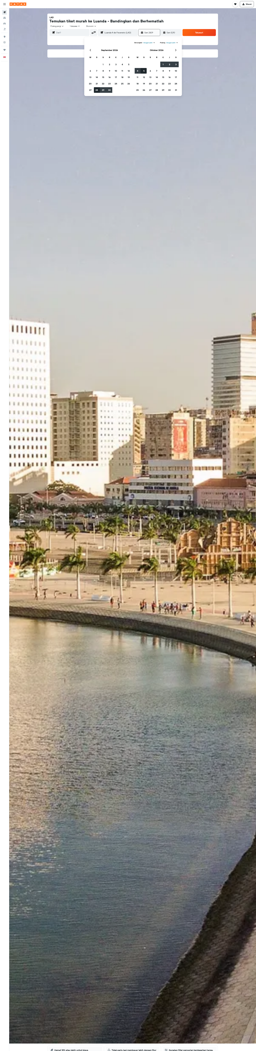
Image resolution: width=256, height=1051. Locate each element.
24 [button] (116, 83)
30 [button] (109, 90)
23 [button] (109, 83)
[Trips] (4, 50)
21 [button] (97, 83)
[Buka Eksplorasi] (4, 36)
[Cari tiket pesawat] (4, 12)
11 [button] (122, 70)
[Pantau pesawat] (4, 42)
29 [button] (103, 90)
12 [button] (129, 70)
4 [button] (122, 64)
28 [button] (96, 90)
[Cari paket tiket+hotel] (4, 29)
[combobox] (57, 26)
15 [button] (103, 77)
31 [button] (176, 90)
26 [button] (128, 83)
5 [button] (128, 64)
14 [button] (97, 77)
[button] (4, 4)
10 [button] (116, 70)
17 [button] (116, 77)
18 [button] (122, 77)
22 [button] (103, 83)
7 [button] (96, 70)
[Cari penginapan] (4, 18)
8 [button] (103, 70)
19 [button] (129, 77)
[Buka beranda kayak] (18, 4)
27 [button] (90, 90)
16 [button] (110, 77)
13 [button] (90, 77)
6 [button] (90, 70)
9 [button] (109, 70)
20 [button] (90, 83)
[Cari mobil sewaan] (4, 23)
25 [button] (122, 83)
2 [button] (109, 64)
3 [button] (116, 64)
